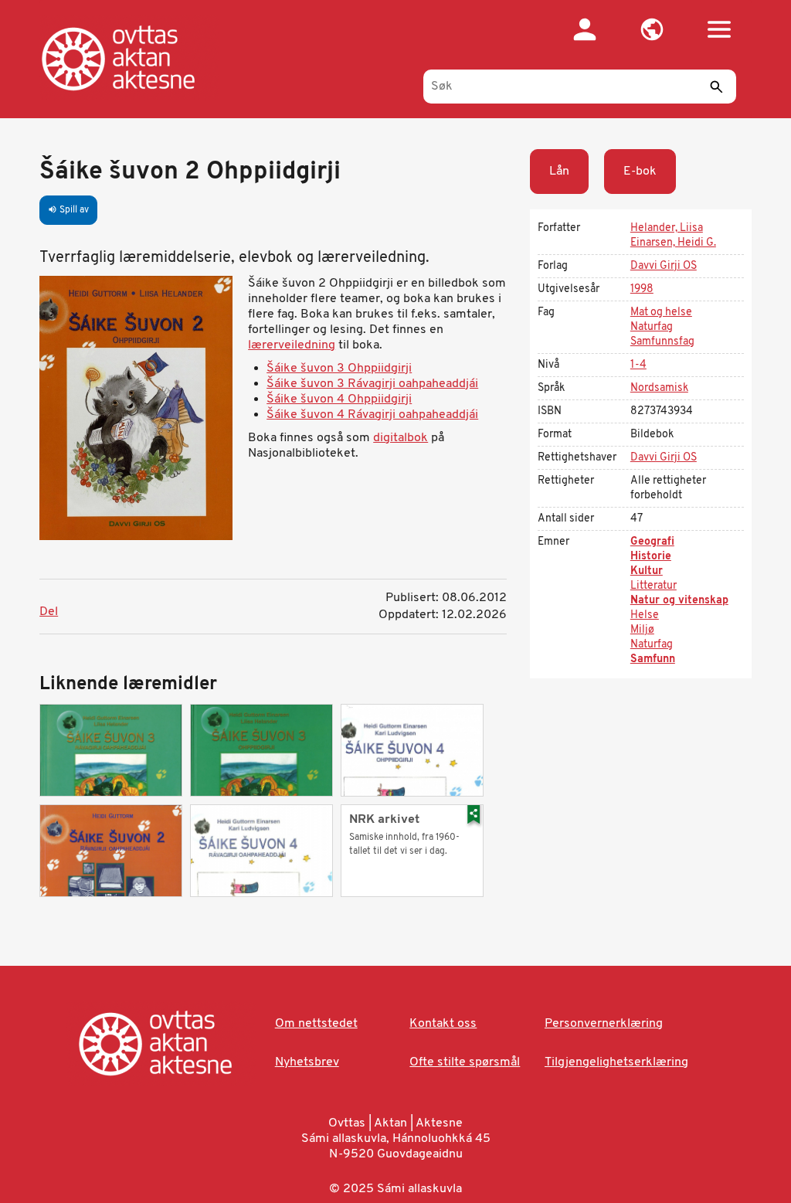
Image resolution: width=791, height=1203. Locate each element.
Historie (650, 556)
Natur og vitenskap (679, 600)
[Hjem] (134, 57)
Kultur (646, 571)
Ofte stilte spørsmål (464, 1062)
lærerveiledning (291, 345)
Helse (644, 615)
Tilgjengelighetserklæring (616, 1062)
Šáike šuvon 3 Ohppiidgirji (339, 368)
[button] (652, 29)
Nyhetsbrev (307, 1062)
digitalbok (400, 438)
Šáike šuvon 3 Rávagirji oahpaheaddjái (372, 384)
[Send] (716, 86)
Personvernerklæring (604, 1023)
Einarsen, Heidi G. (673, 243)
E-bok (640, 171)
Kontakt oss (443, 1023)
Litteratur (653, 586)
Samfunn (652, 659)
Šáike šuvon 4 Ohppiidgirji (339, 399)
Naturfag (651, 327)
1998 (642, 289)
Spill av (68, 210)
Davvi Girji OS (663, 266)
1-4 (638, 365)
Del (48, 612)
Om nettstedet (316, 1023)
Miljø (642, 630)
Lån (559, 171)
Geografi (652, 542)
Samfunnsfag (662, 342)
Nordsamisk (659, 388)
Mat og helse (661, 312)
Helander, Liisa (666, 228)
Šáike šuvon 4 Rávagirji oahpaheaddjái (372, 415)
